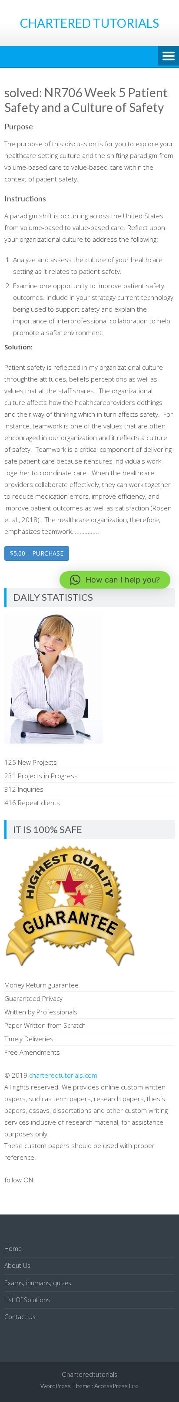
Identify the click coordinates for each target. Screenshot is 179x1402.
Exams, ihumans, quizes (37, 1283)
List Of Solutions (27, 1300)
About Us (17, 1265)
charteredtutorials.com (63, 1075)
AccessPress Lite (116, 1385)
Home (13, 1248)
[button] (115, 580)
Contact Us (20, 1317)
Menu (168, 56)
